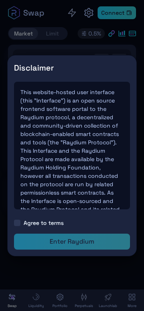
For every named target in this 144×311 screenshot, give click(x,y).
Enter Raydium (72, 241)
